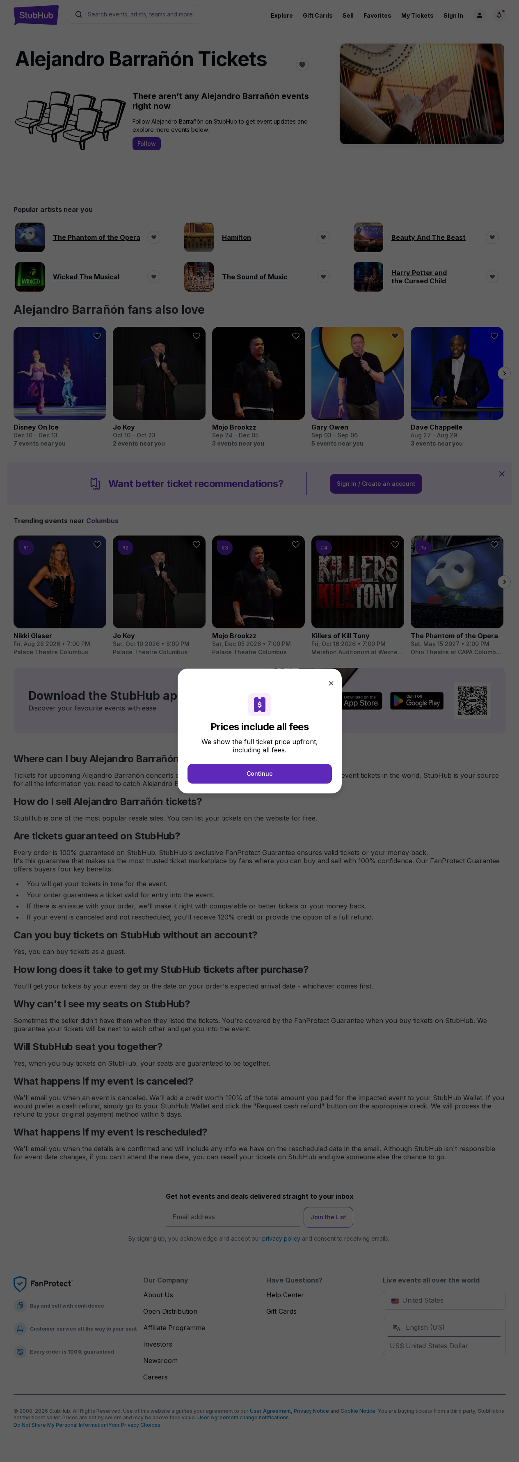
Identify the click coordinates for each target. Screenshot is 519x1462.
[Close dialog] (331, 683)
